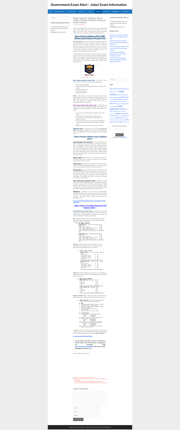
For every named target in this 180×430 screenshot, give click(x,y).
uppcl (127, 117)
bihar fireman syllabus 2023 (83, 378)
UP (122, 118)
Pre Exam (115, 111)
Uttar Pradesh (119, 122)
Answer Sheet (115, 91)
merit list (113, 103)
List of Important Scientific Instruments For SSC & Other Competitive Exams (118, 54)
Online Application (113, 106)
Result (90, 11)
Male (124, 101)
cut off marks (124, 97)
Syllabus (98, 11)
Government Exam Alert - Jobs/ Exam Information (89, 5)
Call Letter (125, 94)
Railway (119, 111)
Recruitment (123, 111)
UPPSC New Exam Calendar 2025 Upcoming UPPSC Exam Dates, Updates (119, 48)
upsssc (112, 122)
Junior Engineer (114, 101)
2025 (115, 89)
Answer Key (106, 11)
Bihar (76, 378)
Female (125, 99)
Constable (115, 97)
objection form (125, 103)
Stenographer (126, 115)
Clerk (111, 97)
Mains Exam (120, 101)
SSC (116, 115)
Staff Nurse (120, 115)
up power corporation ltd (119, 119)
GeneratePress (107, 427)
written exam (126, 121)
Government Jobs (59, 11)
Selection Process (78, 377)
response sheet (112, 113)
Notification (118, 103)
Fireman (100, 378)
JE (127, 99)
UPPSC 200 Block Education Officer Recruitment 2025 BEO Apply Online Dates (118, 59)
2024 (111, 89)
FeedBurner (123, 137)
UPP (125, 117)
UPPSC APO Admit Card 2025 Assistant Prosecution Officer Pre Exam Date (119, 42)
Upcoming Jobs (72, 11)
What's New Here (90, 377)
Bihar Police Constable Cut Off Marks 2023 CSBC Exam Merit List (89, 381)
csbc (91, 378)
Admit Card (81, 11)
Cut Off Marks (125, 11)
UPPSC (127, 119)
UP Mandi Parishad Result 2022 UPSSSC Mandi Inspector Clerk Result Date (91, 382)
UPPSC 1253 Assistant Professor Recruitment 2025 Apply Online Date (119, 36)
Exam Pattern (95, 378)
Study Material (115, 11)
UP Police (112, 119)
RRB (121, 113)
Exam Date (112, 99)
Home (50, 11)
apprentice (118, 94)
